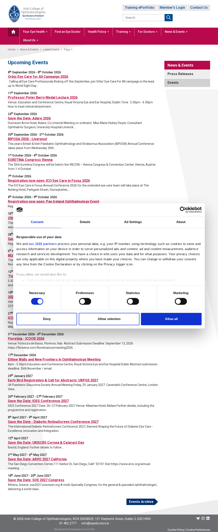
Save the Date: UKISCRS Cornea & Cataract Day (46, 443)
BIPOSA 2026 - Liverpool (27, 139)
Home (11, 49)
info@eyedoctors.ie (95, 523)
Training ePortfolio (139, 8)
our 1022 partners (43, 244)
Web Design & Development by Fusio (71, 529)
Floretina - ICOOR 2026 (26, 339)
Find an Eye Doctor (68, 31)
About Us (29, 40)
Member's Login (172, 8)
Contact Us (199, 8)
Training (122, 31)
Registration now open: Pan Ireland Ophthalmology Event (53, 201)
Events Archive (141, 502)
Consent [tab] (37, 222)
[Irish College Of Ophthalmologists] (27, 13)
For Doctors (146, 31)
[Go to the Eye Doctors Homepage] (13, 32)
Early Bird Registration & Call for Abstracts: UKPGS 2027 (53, 380)
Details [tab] (85, 222)
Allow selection (109, 319)
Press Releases (180, 74)
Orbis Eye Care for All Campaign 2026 (38, 77)
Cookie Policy (176, 529)
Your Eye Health (34, 31)
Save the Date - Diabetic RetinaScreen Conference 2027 (53, 422)
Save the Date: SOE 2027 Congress (36, 480)
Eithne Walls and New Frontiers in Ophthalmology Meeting (54, 359)
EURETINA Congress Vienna (30, 160)
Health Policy (97, 31)
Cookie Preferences (198, 529)
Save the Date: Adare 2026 (29, 118)
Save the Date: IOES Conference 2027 (38, 401)
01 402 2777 (67, 523)
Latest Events (51, 49)
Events (173, 83)
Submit (169, 17)
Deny (47, 319)
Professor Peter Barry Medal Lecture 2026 (42, 97)
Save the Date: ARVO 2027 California (37, 459)
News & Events (175, 31)
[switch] (85, 301)
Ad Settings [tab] (133, 222)
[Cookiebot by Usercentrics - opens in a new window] (183, 209)
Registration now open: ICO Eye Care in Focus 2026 (49, 181)
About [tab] (181, 222)
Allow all (171, 319)
